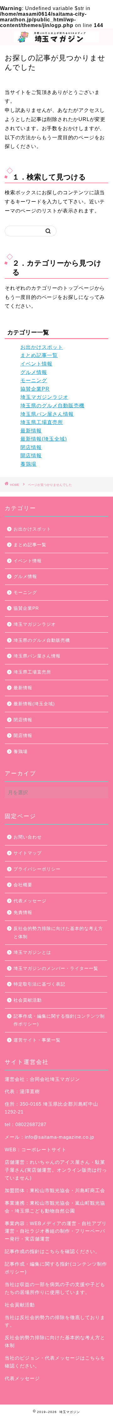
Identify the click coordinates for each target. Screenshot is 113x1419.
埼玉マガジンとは (32, 952)
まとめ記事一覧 (39, 355)
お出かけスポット (41, 347)
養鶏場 (28, 464)
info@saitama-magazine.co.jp (59, 1137)
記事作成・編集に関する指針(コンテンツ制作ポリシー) (59, 1020)
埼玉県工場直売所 (41, 422)
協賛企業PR (35, 389)
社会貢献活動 (27, 1000)
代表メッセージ (29, 901)
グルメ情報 (33, 372)
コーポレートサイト (44, 1149)
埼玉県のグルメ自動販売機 (52, 405)
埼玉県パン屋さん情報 (47, 414)
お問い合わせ (27, 837)
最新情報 (31, 430)
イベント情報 (36, 363)
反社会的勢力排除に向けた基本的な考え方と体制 (58, 932)
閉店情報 (31, 447)
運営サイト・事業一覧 (37, 1040)
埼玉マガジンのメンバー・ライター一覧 (55, 968)
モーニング (33, 380)
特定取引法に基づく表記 (39, 984)
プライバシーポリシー (37, 869)
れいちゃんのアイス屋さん (60, 1162)
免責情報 (22, 912)
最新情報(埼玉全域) (43, 439)
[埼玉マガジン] (56, 40)
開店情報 (31, 455)
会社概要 (22, 885)
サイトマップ (27, 853)
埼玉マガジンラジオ (44, 397)
